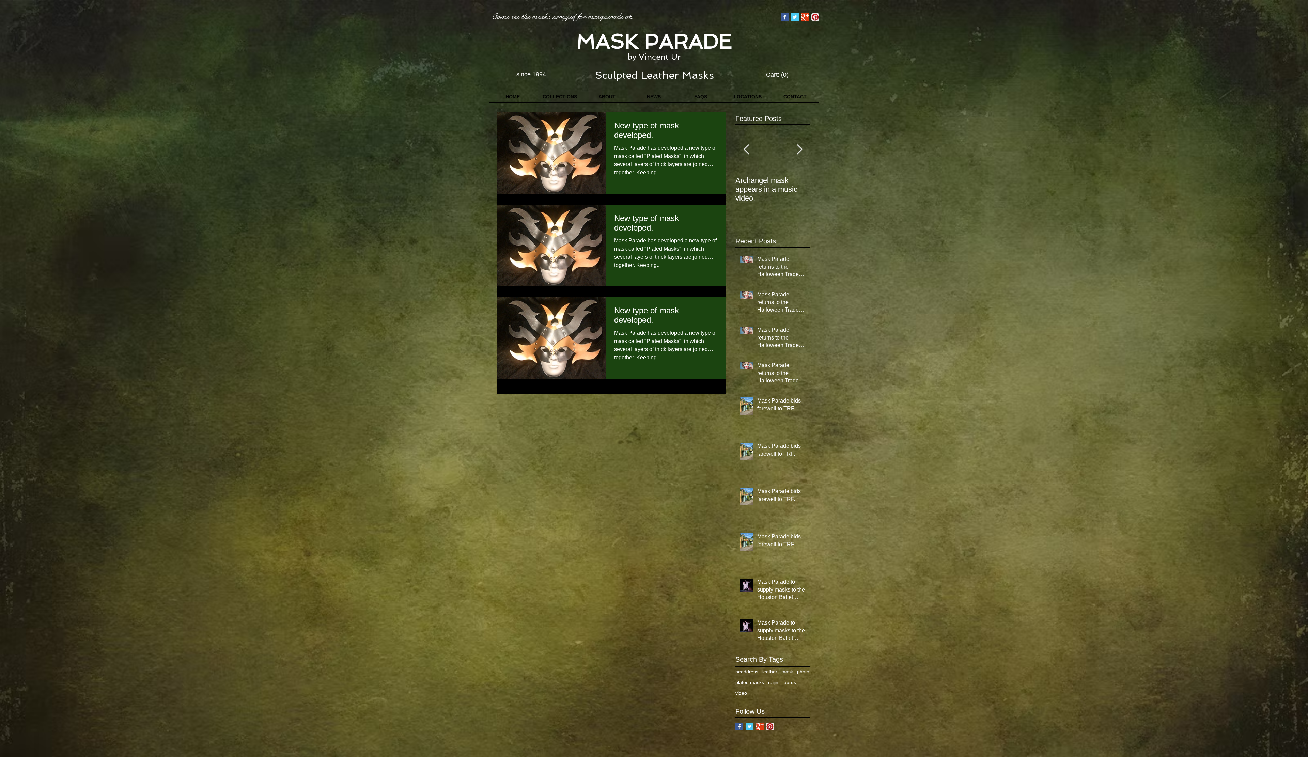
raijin (773, 682)
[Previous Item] (746, 150)
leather (769, 671)
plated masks (749, 682)
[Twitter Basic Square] (795, 17)
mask (787, 671)
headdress (746, 671)
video (741, 693)
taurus (789, 682)
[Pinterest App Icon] (815, 17)
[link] (777, 74)
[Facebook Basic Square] (785, 17)
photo (803, 671)
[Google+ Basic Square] (805, 17)
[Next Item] (799, 150)
